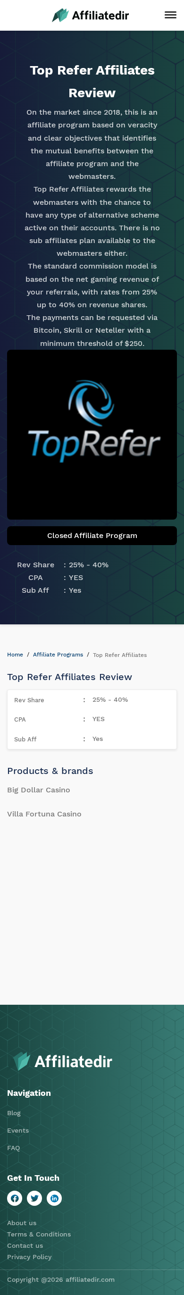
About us (21, 1223)
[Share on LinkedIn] (54, 1198)
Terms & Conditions (39, 1234)
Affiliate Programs (58, 654)
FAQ (13, 1148)
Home (15, 654)
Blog (14, 1113)
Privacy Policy (29, 1257)
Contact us (25, 1245)
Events (18, 1130)
